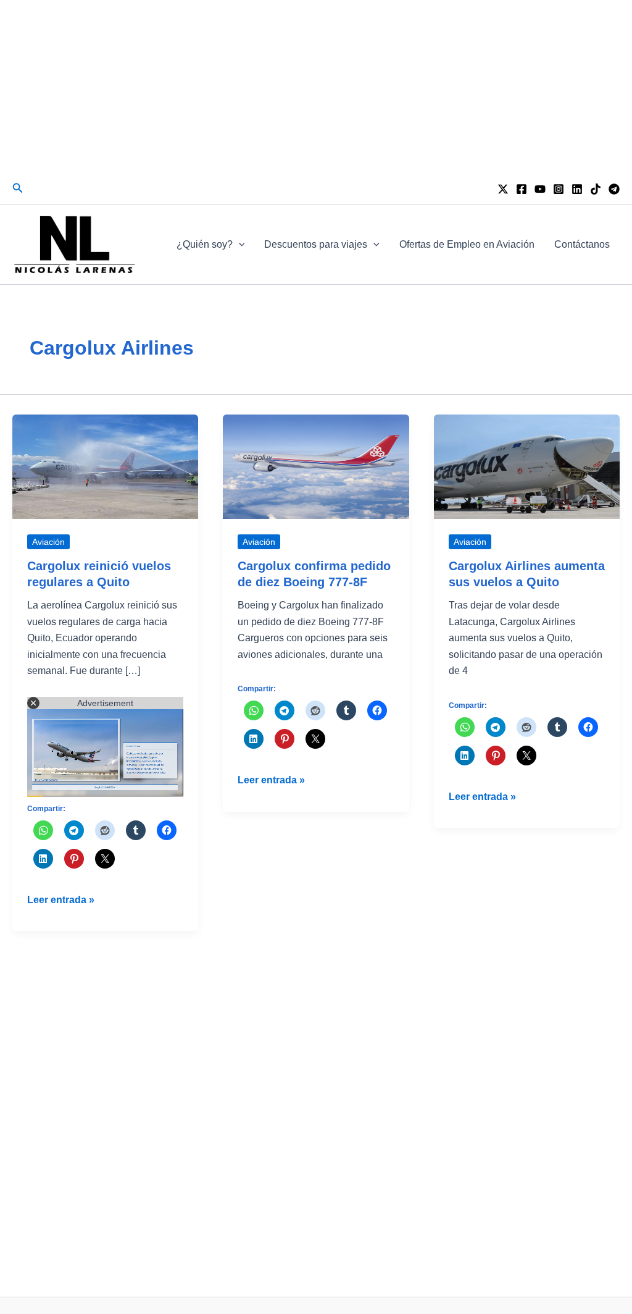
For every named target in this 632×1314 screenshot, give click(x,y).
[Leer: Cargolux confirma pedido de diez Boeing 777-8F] (316, 466)
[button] (17, 188)
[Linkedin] (577, 189)
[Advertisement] (316, 86)
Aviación (48, 542)
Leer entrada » (60, 901)
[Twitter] (503, 189)
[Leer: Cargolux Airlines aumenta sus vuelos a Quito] (527, 466)
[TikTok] (595, 189)
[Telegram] (614, 189)
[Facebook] (521, 189)
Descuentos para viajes (315, 244)
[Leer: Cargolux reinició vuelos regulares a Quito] (105, 466)
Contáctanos (582, 244)
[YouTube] (540, 189)
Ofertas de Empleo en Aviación (466, 244)
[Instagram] (558, 189)
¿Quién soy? (205, 244)
